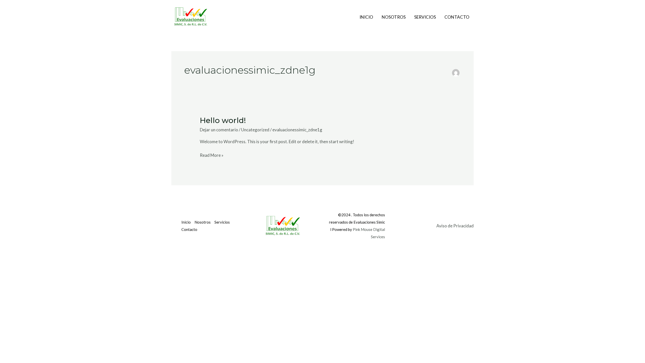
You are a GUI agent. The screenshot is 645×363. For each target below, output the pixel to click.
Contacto (456, 17)
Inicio (366, 17)
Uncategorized (255, 129)
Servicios (425, 17)
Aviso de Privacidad (455, 225)
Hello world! (223, 120)
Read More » (211, 155)
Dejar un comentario (219, 129)
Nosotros (394, 17)
